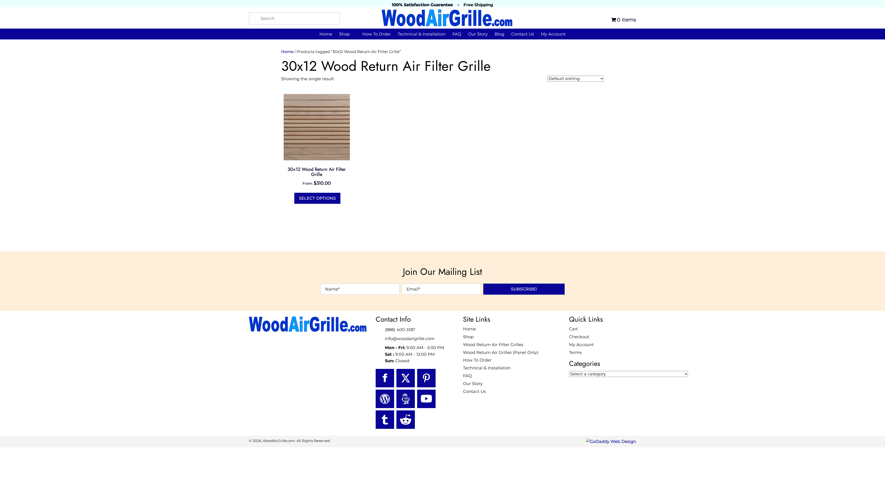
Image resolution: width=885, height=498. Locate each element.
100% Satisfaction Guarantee (422, 4)
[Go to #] (385, 399)
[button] (524, 289)
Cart (573, 329)
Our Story (473, 383)
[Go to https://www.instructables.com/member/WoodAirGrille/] (405, 399)
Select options (317, 198)
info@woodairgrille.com (409, 338)
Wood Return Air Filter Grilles (493, 344)
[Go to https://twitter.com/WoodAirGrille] (405, 378)
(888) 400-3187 (400, 329)
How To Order (477, 360)
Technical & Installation (487, 368)
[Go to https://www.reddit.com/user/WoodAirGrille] (405, 419)
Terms (575, 352)
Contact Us (474, 391)
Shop (468, 336)
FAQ (467, 375)
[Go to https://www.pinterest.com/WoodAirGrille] (426, 378)
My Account (581, 344)
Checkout (579, 336)
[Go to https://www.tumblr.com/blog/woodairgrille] (385, 419)
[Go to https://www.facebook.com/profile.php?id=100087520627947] (385, 378)
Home (287, 51)
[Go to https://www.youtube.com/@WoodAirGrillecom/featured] (426, 399)
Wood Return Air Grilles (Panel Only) (500, 352)
